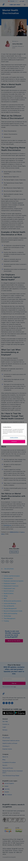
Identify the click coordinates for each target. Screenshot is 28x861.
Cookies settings (14, 437)
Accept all (14, 441)
